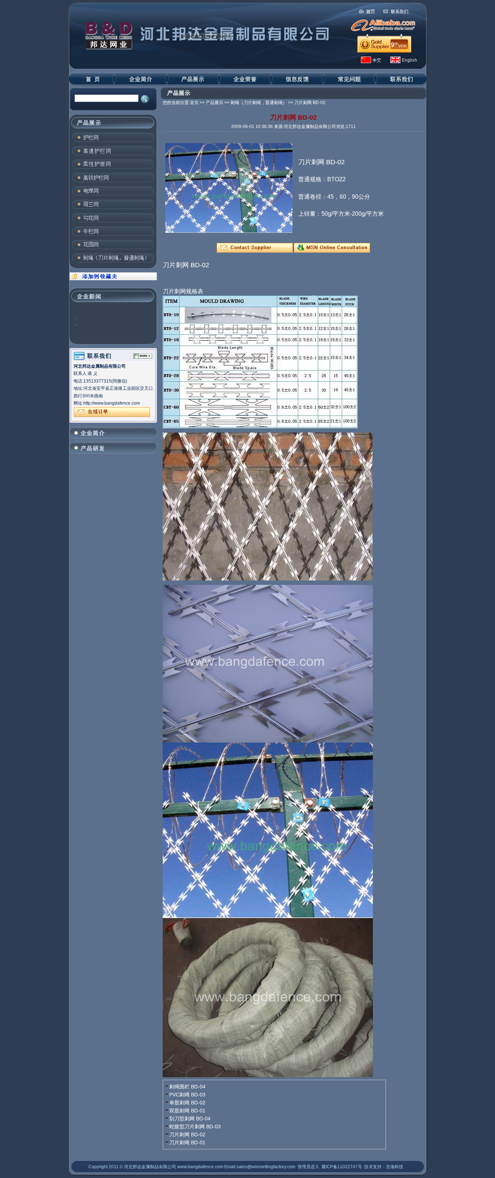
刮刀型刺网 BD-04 (190, 1118)
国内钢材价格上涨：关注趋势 (107, 324)
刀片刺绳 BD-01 (187, 1142)
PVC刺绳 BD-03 (187, 1095)
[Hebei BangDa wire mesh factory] (112, 278)
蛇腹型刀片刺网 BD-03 (195, 1126)
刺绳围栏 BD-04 (187, 1087)
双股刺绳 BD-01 (187, 1110)
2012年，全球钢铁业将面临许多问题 (114, 318)
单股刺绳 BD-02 (187, 1102)
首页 (194, 102)
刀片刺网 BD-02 (187, 1134)
